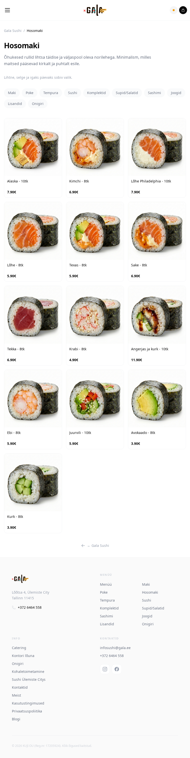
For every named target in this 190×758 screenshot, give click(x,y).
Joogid (176, 92)
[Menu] (7, 10)
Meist (16, 695)
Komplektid (96, 92)
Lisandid (15, 103)
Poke (29, 92)
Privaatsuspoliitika (27, 711)
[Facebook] (117, 669)
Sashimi (154, 92)
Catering (19, 647)
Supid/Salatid (127, 92)
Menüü (106, 584)
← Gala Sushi (98, 545)
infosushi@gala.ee (115, 647)
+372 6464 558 (30, 607)
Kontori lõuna (23, 655)
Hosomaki (150, 592)
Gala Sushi (13, 30)
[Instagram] (105, 669)
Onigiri (38, 103)
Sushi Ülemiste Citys (29, 679)
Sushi (72, 92)
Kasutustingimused (28, 703)
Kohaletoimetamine (28, 671)
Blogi (16, 719)
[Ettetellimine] (174, 10)
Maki (12, 92)
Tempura (50, 92)
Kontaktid (20, 687)
